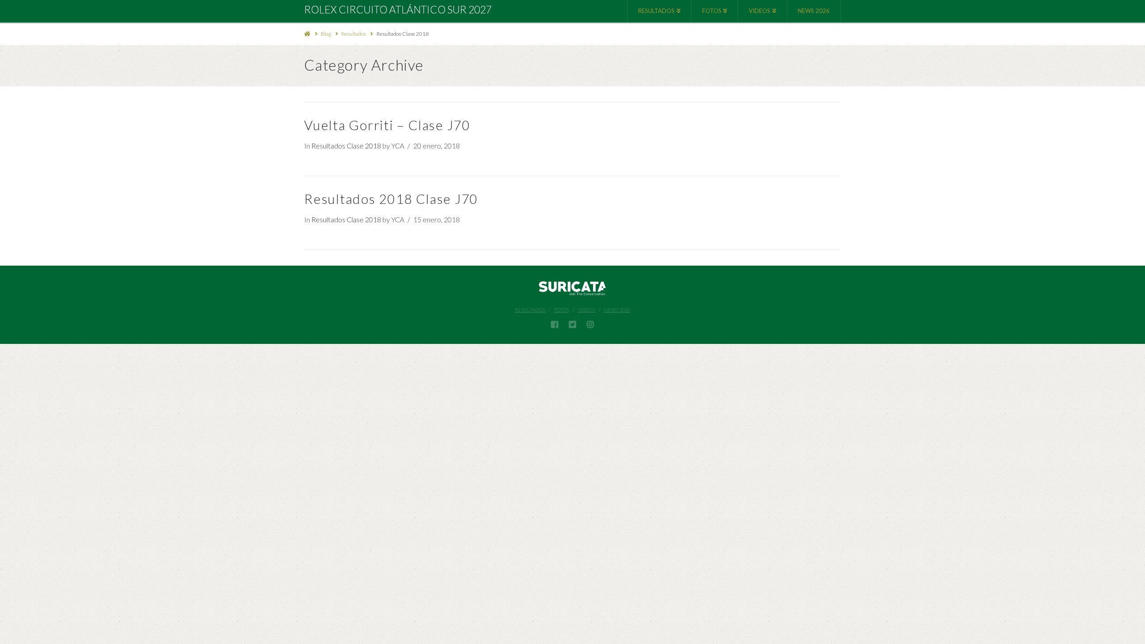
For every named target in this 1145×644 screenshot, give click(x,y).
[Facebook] (554, 324)
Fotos (561, 310)
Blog (326, 33)
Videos (586, 310)
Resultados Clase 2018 (402, 33)
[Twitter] (572, 324)
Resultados (353, 33)
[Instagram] (590, 324)
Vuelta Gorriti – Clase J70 (387, 125)
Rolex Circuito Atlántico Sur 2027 (398, 9)
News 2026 (617, 310)
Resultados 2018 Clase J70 (391, 199)
